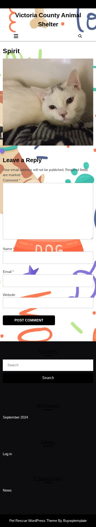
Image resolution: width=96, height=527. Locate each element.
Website (9, 295)
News (7, 490)
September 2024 (15, 417)
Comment (11, 180)
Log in (7, 454)
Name (8, 249)
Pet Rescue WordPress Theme (33, 521)
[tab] (16, 36)
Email (8, 272)
